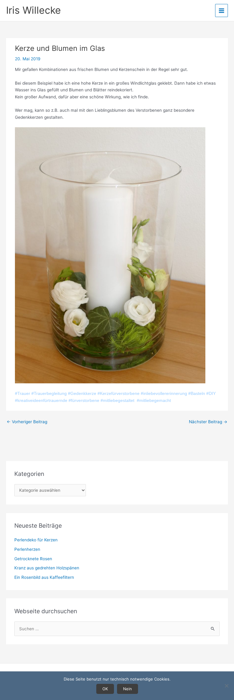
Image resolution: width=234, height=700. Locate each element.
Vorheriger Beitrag (27, 421)
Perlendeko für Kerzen (36, 539)
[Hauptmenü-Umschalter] (221, 10)
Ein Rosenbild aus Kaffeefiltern (44, 577)
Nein (127, 688)
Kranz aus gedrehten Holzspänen (46, 567)
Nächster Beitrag (208, 421)
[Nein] (226, 686)
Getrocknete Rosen (33, 558)
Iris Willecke (33, 10)
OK (105, 688)
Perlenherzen (27, 549)
